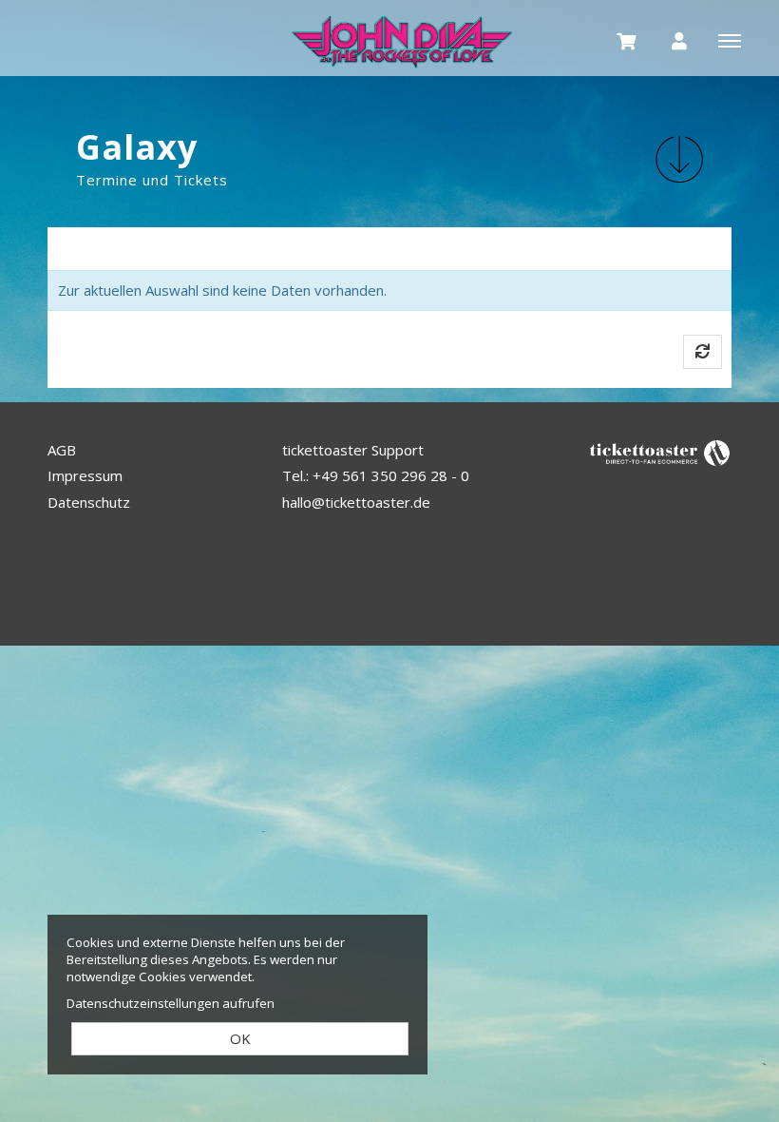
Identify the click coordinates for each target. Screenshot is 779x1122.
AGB (62, 449)
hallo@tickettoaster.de (356, 502)
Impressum (85, 475)
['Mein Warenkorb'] (627, 39)
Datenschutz (89, 502)
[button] (679, 159)
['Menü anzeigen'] (729, 40)
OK (240, 1038)
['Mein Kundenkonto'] (679, 39)
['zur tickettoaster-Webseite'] (660, 451)
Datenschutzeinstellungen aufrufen (170, 1003)
